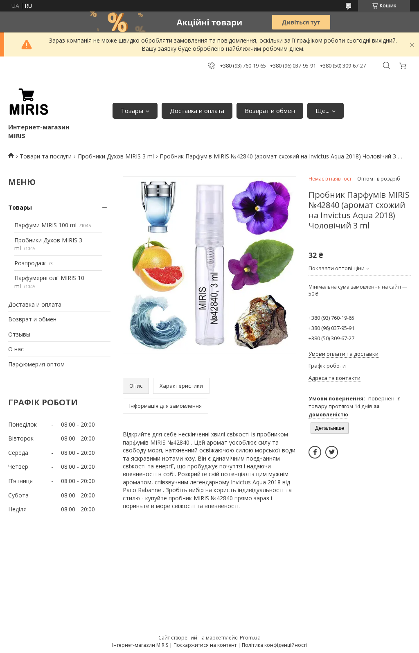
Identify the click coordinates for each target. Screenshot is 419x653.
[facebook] (315, 452)
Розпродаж (30, 263)
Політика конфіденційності (274, 645)
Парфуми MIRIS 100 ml (45, 225)
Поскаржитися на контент (205, 645)
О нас (16, 349)
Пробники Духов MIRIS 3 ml (116, 156)
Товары (132, 110)
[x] (331, 452)
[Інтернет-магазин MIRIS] (28, 102)
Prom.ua (250, 637)
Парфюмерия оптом (36, 364)
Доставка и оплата (197, 110)
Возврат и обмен (270, 110)
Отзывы (19, 334)
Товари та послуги (46, 156)
